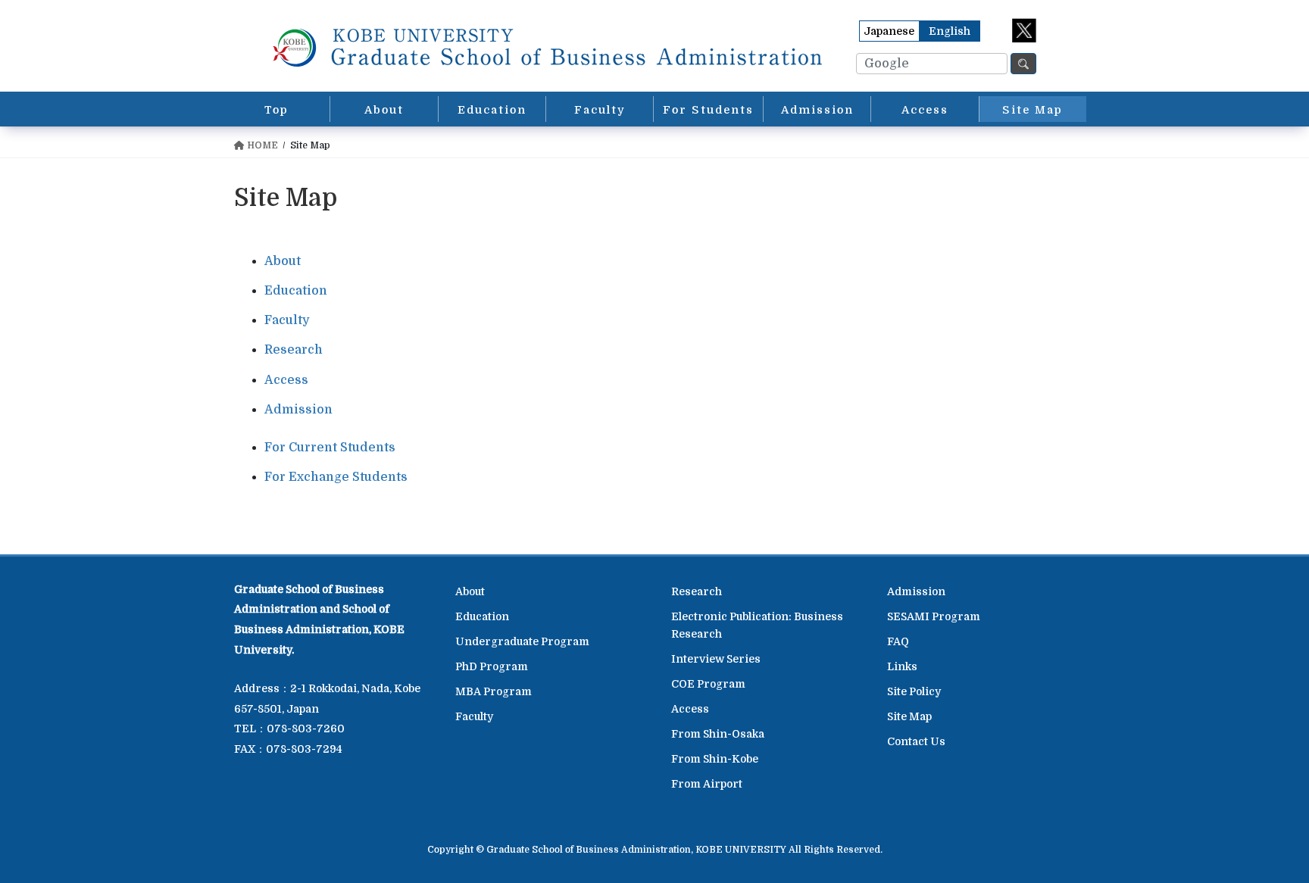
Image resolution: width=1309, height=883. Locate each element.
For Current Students (329, 447)
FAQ (898, 641)
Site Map (909, 716)
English (949, 31)
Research (293, 350)
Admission (298, 410)
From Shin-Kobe (714, 759)
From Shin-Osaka (717, 734)
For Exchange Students (336, 477)
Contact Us (916, 741)
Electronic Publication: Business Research (757, 625)
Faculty (287, 320)
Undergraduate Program (522, 641)
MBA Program (493, 691)
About (282, 261)
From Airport (706, 784)
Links (902, 666)
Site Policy (914, 691)
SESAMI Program (933, 616)
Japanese (889, 31)
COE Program (708, 684)
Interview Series (716, 659)
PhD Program (491, 666)
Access (286, 380)
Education (295, 291)
